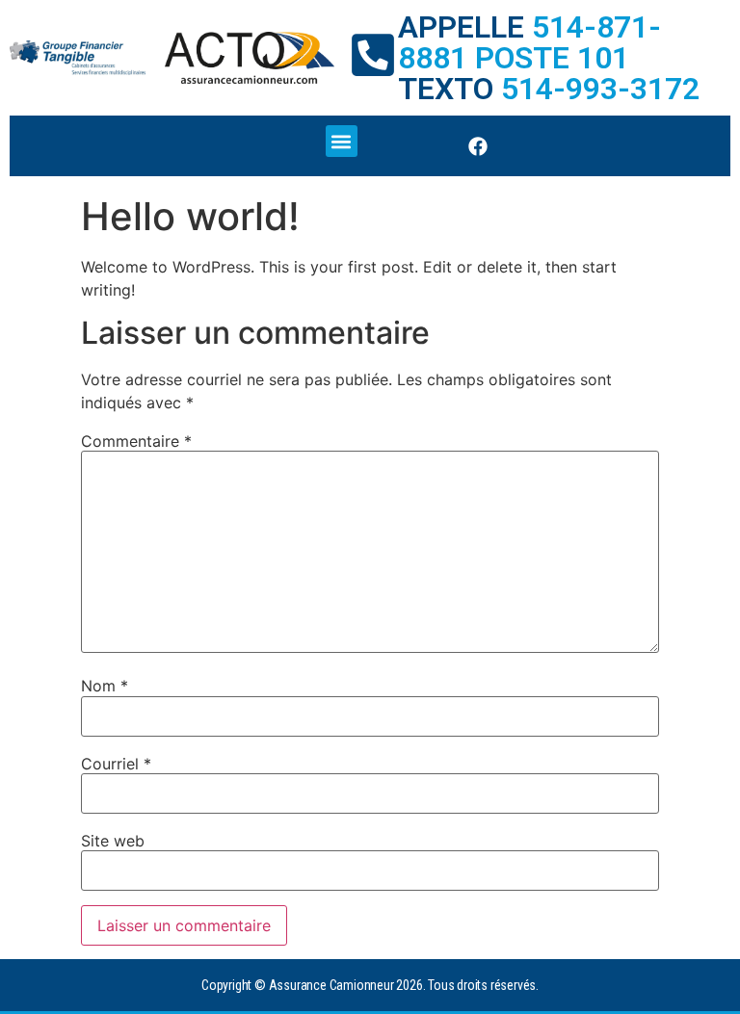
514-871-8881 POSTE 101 (529, 42)
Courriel (116, 763)
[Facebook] (478, 146)
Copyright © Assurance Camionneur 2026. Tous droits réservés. (370, 985)
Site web (113, 840)
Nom (104, 685)
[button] (341, 141)
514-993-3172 (600, 88)
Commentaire (136, 441)
